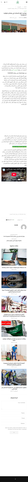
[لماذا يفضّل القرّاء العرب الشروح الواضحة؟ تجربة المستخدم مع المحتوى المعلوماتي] (14, 279)
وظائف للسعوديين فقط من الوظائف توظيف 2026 (14, 339)
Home (25, 6)
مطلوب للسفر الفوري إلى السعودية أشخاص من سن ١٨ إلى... (14, 388)
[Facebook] (6, 2)
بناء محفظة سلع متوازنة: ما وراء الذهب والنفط (14, 267)
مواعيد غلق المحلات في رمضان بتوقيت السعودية (18, 214)
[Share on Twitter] (9, 219)
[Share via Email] (6, 219)
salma (25, 17)
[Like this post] (12, 219)
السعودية (19, 6)
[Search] (1, 2)
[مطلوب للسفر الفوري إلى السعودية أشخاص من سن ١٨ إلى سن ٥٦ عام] (14, 377)
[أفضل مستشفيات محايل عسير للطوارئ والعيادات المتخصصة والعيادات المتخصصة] (14, 304)
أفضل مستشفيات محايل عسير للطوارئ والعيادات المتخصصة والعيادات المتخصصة (14, 315)
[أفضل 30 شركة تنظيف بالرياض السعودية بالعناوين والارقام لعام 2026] (14, 352)
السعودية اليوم (14, 70)
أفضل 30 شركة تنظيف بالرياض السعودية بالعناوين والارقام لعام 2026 (14, 364)
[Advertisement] (14, 49)
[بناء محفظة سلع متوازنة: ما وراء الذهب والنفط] (14, 257)
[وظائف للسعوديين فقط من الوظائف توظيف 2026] (14, 328)
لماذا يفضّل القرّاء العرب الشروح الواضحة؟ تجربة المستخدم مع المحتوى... (14, 291)
